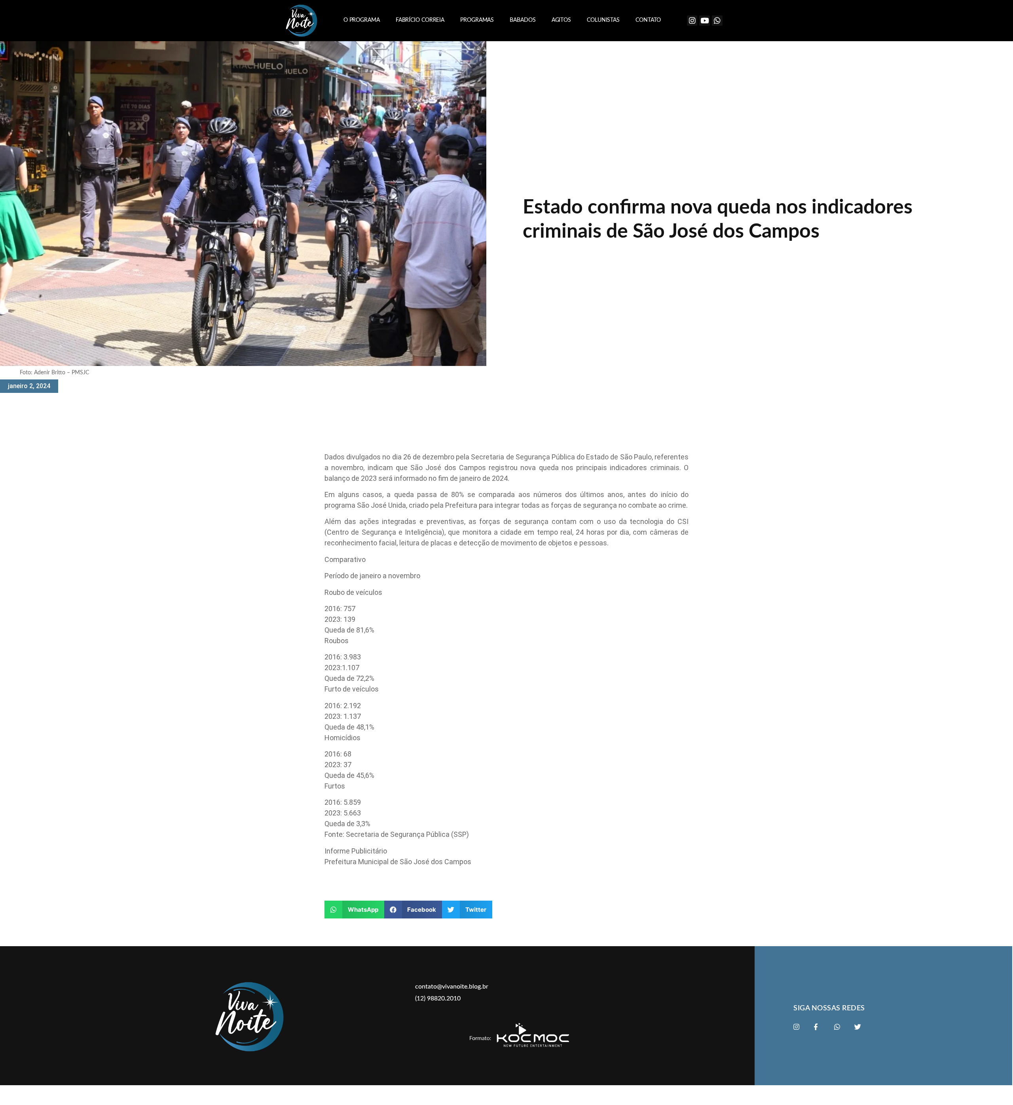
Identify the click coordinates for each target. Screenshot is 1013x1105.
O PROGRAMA (361, 20)
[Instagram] (692, 20)
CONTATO (648, 20)
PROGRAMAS (477, 20)
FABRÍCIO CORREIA (420, 20)
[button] (354, 909)
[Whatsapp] (717, 20)
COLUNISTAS (603, 20)
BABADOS (522, 20)
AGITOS (561, 20)
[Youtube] (704, 20)
